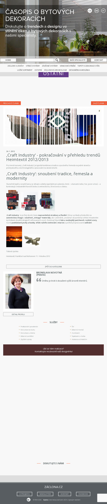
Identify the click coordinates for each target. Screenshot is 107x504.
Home (8, 60)
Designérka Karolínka (79, 70)
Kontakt (98, 60)
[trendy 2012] (13, 210)
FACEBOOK (83, 494)
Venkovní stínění (67, 66)
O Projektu (24, 494)
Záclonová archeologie (55, 70)
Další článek (98, 103)
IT (103, 10)
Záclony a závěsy (16, 66)
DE (96, 10)
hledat (56, 60)
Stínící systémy (33, 66)
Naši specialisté (77, 60)
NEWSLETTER (45, 494)
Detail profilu (18, 314)
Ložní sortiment (24, 70)
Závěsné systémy (50, 66)
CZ (89, 10)
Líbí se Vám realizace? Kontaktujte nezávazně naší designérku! (53, 350)
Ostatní (38, 70)
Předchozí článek (11, 103)
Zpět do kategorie (53, 266)
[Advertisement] (53, 90)
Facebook (99, 111)
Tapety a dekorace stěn (88, 66)
